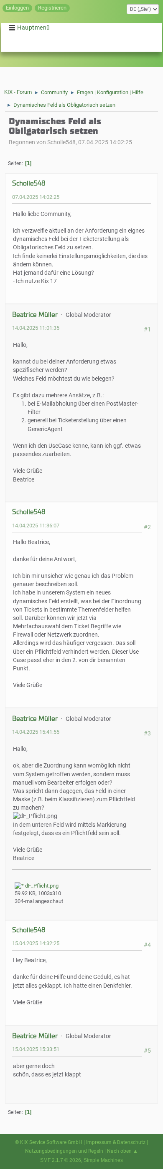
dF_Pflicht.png (41, 886)
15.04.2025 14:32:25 (35, 943)
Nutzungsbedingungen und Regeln (64, 1151)
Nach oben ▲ (122, 1151)
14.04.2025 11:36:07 (35, 525)
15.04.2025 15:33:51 (35, 1049)
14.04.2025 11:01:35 (35, 328)
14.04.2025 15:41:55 (35, 732)
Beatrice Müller (35, 314)
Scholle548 (29, 183)
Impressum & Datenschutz (115, 1142)
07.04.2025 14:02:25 (35, 197)
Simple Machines (103, 1160)
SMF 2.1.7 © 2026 (60, 1160)
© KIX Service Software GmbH (48, 1142)
